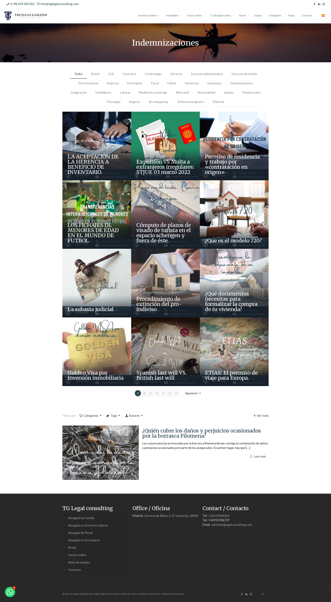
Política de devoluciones (173, 594)
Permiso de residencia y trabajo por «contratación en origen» (232, 164)
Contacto (74, 570)
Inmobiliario (103, 92)
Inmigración (79, 92)
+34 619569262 (218, 516)
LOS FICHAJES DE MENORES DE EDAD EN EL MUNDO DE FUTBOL (93, 233)
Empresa (113, 83)
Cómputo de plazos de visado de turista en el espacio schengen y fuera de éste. (163, 233)
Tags (114, 415)
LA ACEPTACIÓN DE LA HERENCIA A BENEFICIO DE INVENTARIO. (93, 164)
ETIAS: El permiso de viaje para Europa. (231, 375)
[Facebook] (314, 4)
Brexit (95, 74)
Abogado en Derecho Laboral (88, 525)
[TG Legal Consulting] (25, 15)
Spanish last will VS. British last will (161, 375)
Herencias (192, 83)
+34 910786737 (218, 520)
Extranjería (134, 83)
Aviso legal (94, 594)
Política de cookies (129, 594)
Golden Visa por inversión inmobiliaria (96, 375)
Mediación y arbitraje (153, 92)
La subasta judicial (91, 309)
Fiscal (155, 83)
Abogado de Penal (80, 533)
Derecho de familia (244, 74)
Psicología (113, 102)
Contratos (129, 74)
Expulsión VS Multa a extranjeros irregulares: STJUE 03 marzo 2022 (165, 166)
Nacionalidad (206, 92)
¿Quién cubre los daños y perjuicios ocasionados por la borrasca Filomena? (201, 433)
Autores (134, 415)
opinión (229, 92)
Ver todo (263, 415)
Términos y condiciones (150, 594)
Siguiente (191, 393)
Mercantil (182, 92)
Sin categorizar (159, 102)
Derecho (176, 74)
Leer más (260, 456)
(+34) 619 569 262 (22, 4)
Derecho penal (88, 83)
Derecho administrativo (207, 74)
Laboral (125, 92)
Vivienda (218, 102)
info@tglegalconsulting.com (60, 4)
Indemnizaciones (241, 83)
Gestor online (77, 555)
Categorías (90, 415)
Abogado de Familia (81, 518)
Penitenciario (251, 92)
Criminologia (153, 74)
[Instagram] (323, 4)
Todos (78, 74)
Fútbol (171, 83)
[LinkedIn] (319, 4)
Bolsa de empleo (79, 562)
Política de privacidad (109, 594)
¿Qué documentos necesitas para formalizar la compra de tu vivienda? (231, 301)
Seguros (134, 102)
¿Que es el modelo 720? (233, 240)
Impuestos (214, 83)
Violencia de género (190, 102)
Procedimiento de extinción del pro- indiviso (159, 304)
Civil (111, 74)
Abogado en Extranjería (84, 540)
